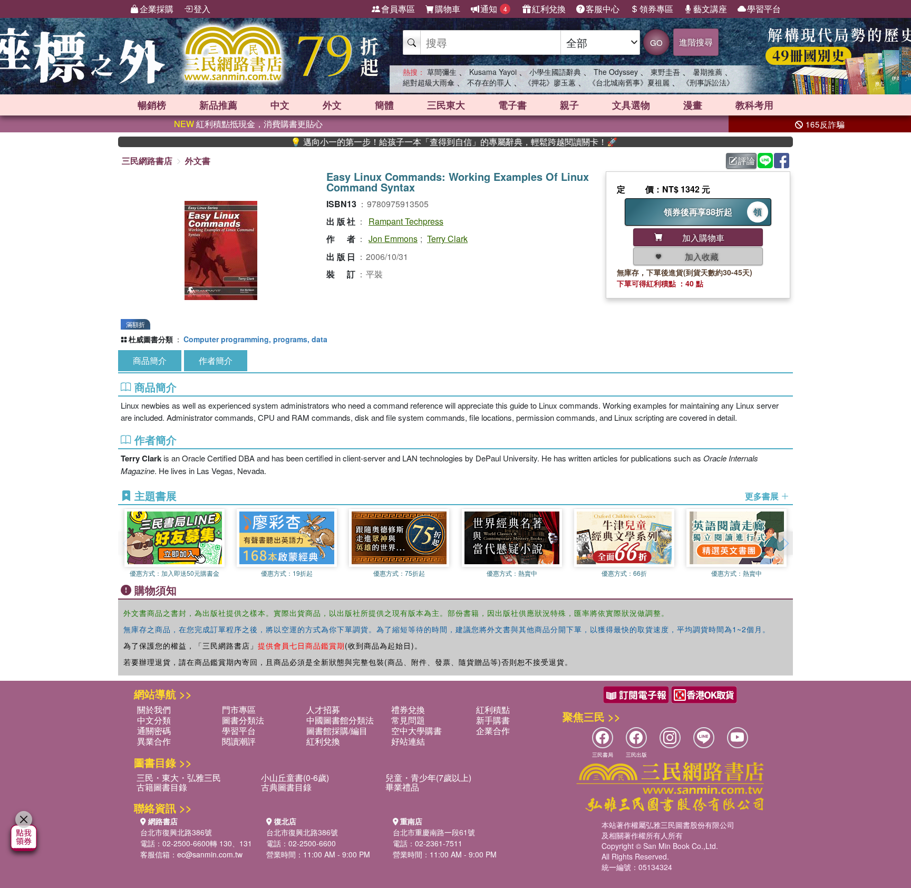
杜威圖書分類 (151, 339)
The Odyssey (616, 71)
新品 (218, 105)
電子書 (512, 105)
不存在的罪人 (489, 82)
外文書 (197, 161)
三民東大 (446, 105)
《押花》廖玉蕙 (550, 82)
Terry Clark (447, 239)
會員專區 (398, 9)
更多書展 (763, 496)
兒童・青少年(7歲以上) (428, 777)
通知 (493, 9)
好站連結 (408, 741)
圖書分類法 (243, 720)
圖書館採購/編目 (336, 731)
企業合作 (493, 731)
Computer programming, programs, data (255, 339)
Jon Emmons (393, 239)
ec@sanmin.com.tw (210, 854)
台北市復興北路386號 (176, 832)
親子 (569, 105)
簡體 (384, 105)
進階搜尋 (696, 42)
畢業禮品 (402, 787)
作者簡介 (215, 360)
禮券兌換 (408, 709)
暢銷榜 (152, 105)
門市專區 (239, 709)
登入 (201, 9)
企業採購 (156, 9)
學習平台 (764, 9)
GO (656, 42)
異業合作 (154, 741)
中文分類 (154, 720)
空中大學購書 (416, 731)
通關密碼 (154, 731)
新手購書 (493, 720)
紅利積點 (493, 709)
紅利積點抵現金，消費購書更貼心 (248, 124)
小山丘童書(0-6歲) (295, 777)
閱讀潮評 (239, 741)
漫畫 (692, 105)
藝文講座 (710, 9)
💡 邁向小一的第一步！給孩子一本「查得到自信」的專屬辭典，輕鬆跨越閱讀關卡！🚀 (426, 142)
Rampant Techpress (406, 221)
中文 (279, 105)
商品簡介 (150, 360)
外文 (332, 105)
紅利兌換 (549, 9)
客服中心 (602, 9)
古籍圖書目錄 (162, 787)
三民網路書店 (147, 161)
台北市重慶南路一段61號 (434, 832)
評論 (746, 161)
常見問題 (408, 720)
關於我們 (154, 709)
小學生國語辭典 (555, 71)
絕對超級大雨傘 (428, 82)
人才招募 (323, 709)
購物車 (447, 9)
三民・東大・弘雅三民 (179, 777)
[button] (785, 543)
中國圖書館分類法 (340, 720)
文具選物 (631, 105)
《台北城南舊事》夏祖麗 (629, 82)
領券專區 (656, 9)
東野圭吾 (665, 71)
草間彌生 (442, 71)
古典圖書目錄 (286, 787)
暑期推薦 (707, 71)
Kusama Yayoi (493, 71)
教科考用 (754, 105)
